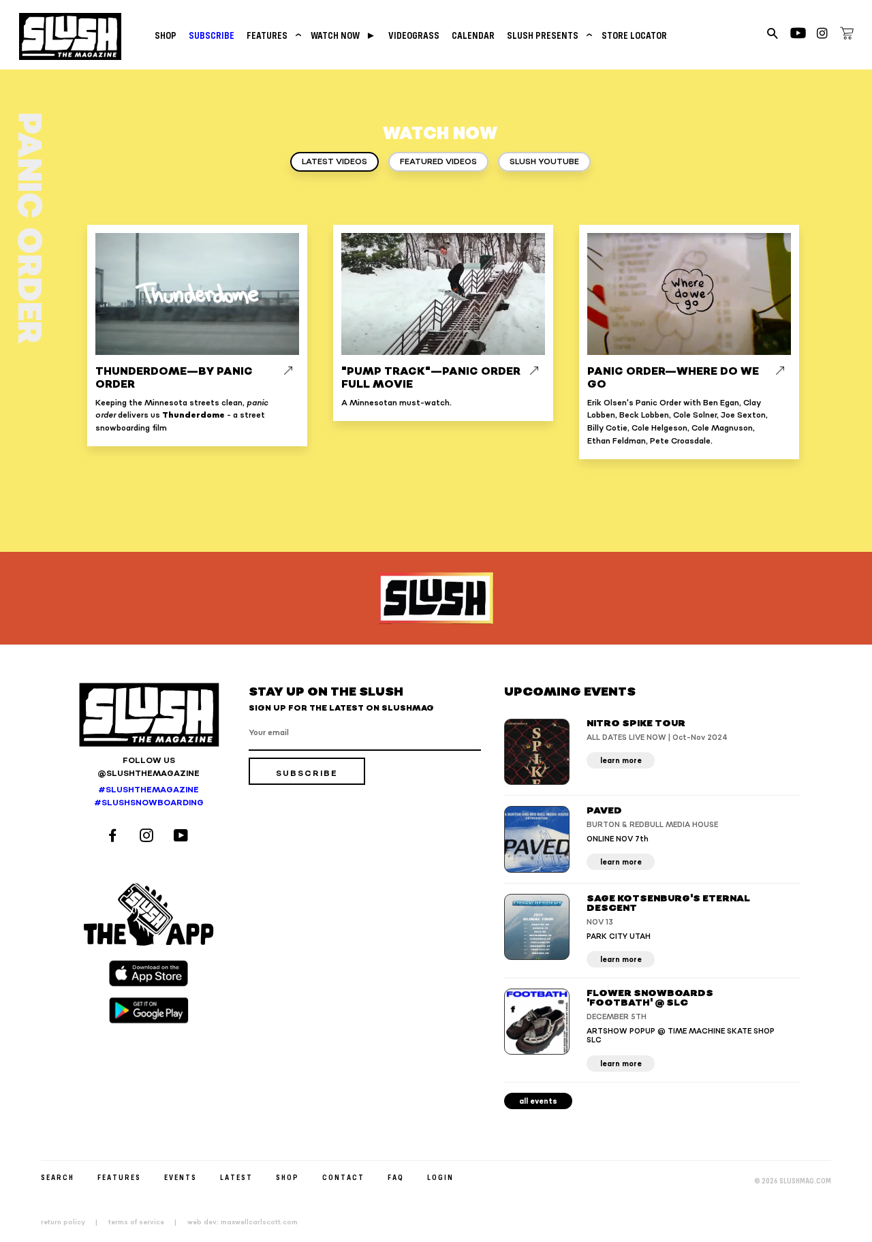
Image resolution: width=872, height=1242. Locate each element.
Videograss (413, 35)
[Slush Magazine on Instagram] (148, 837)
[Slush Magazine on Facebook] (114, 837)
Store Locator (634, 35)
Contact (343, 1177)
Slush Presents (548, 35)
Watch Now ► (343, 35)
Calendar (473, 35)
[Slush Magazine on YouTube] (183, 837)
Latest (236, 1177)
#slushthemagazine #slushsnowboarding (149, 796)
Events (180, 1177)
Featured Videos (438, 162)
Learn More (621, 761)
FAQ (396, 1177)
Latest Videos (334, 162)
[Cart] (847, 35)
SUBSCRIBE (211, 35)
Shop (165, 35)
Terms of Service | (146, 1222)
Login (440, 1177)
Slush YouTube (544, 162)
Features (272, 35)
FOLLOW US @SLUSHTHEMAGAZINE (148, 767)
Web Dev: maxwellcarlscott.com (242, 1222)
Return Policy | (73, 1222)
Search (57, 1177)
